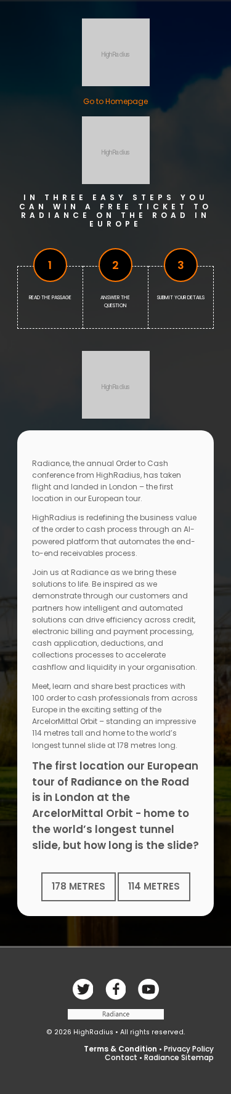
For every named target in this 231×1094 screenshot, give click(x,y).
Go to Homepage (115, 101)
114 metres (154, 886)
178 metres (78, 886)
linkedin (148, 989)
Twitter (115, 989)
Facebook (82, 989)
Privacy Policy (189, 1049)
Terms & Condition (120, 1049)
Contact (121, 1057)
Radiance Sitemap (179, 1057)
